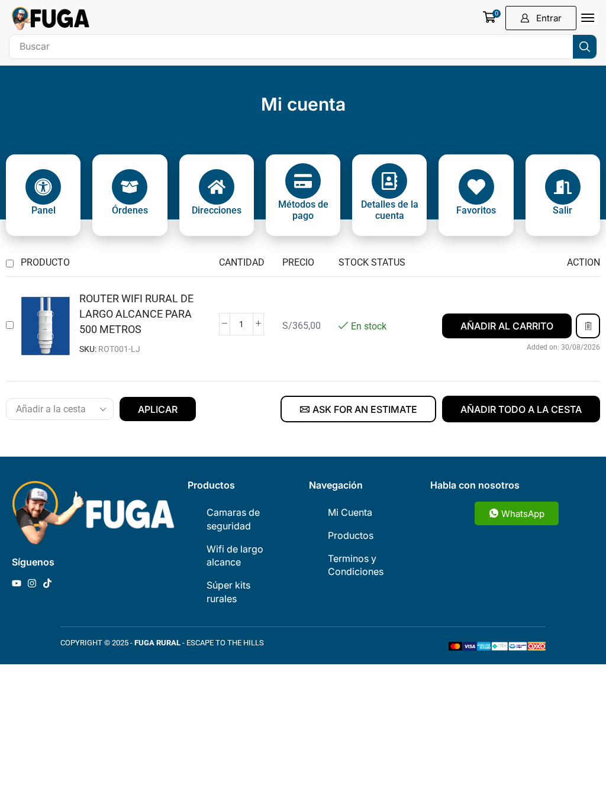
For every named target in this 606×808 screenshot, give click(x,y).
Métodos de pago (303, 210)
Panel (43, 210)
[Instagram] (32, 583)
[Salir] (563, 187)
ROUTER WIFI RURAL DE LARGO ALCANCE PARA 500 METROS (136, 313)
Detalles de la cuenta (389, 210)
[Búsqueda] (585, 47)
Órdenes (130, 210)
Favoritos (476, 210)
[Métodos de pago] (303, 181)
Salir (562, 210)
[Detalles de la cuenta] (389, 181)
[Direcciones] (216, 187)
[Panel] (43, 187)
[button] (492, 17)
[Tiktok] (47, 583)
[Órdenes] (129, 187)
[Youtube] (16, 583)
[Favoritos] (476, 187)
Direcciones (216, 210)
